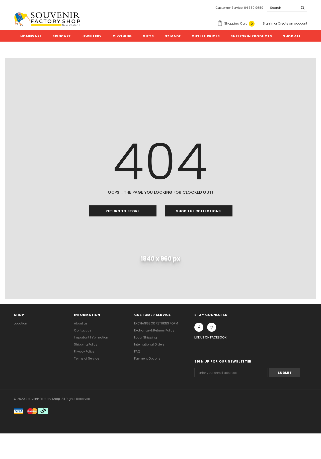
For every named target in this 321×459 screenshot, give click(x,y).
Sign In (268, 23)
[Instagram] (211, 327)
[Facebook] (198, 327)
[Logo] (47, 19)
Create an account (292, 23)
